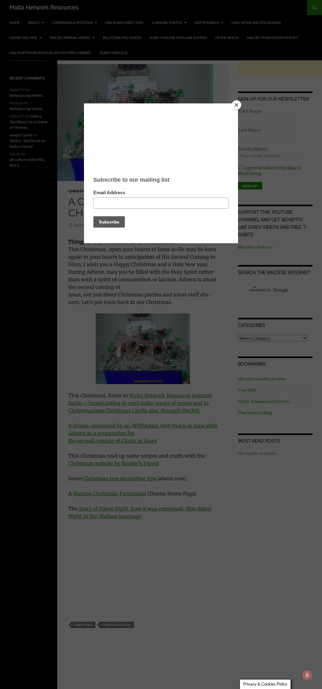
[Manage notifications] (307, 675)
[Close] (236, 105)
